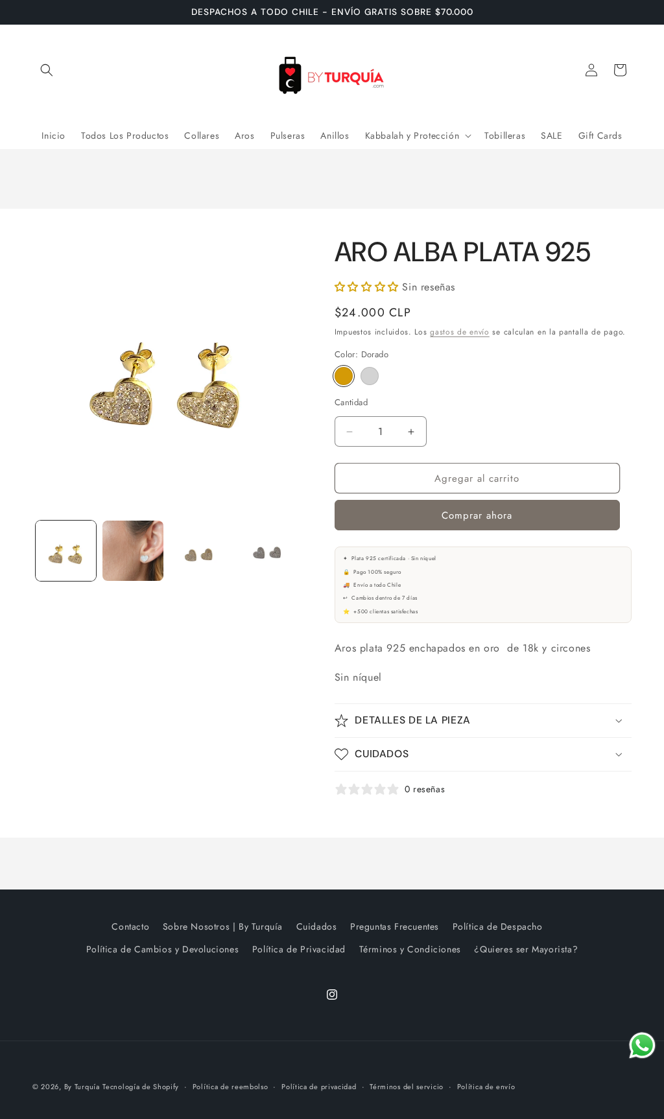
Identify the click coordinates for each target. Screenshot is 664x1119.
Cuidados (316, 926)
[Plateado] (370, 376)
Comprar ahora (477, 515)
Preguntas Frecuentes (394, 926)
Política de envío (486, 1086)
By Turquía (82, 1086)
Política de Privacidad (299, 949)
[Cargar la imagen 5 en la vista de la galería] (267, 551)
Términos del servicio (407, 1086)
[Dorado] (344, 376)
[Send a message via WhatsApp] (642, 1045)
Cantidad (351, 402)
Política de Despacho (498, 926)
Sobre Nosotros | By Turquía (223, 926)
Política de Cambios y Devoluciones (162, 949)
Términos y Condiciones (410, 949)
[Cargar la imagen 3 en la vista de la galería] (200, 551)
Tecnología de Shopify (140, 1086)
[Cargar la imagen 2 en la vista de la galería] (132, 551)
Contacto (130, 926)
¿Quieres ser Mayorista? (526, 949)
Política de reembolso (230, 1086)
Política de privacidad (318, 1086)
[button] (46, 70)
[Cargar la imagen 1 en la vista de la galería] (66, 551)
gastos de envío (460, 332)
